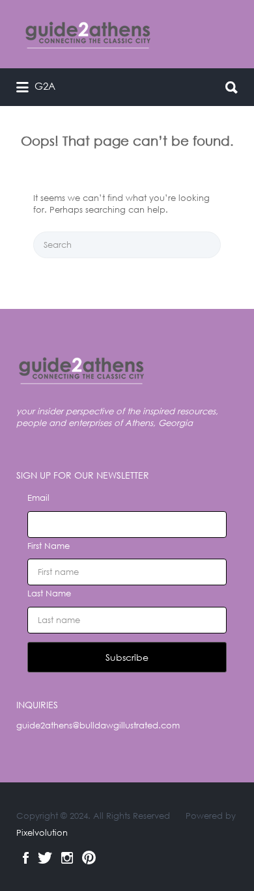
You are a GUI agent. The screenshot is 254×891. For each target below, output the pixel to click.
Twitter (45, 858)
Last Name (49, 593)
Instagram (67, 858)
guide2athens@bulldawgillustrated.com (98, 725)
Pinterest (89, 858)
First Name (48, 546)
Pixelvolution (42, 832)
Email (38, 497)
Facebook (26, 858)
